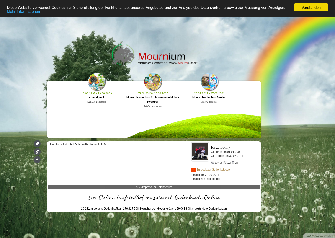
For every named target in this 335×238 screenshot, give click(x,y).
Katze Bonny (220, 147)
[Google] (37, 151)
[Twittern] (37, 143)
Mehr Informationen (23, 11)
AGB (139, 187)
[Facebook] (37, 159)
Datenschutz (164, 187)
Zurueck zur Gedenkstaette (213, 169)
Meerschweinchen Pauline (209, 97)
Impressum (149, 187)
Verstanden (311, 7)
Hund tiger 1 (96, 97)
